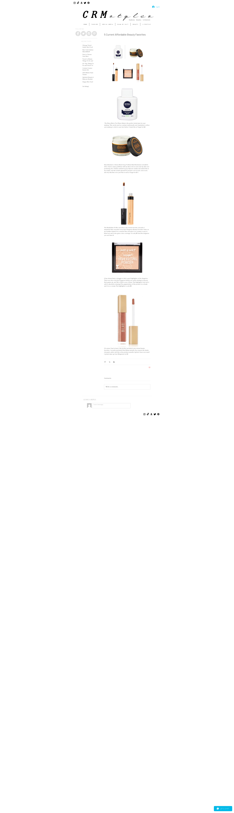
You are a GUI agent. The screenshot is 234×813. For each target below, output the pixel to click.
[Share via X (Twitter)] (109, 362)
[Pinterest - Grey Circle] (94, 33)
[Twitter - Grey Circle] (83, 33)
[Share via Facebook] (105, 362)
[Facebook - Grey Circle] (77, 33)
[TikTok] (78, 2)
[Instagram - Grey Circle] (88, 33)
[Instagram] (74, 2)
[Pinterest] (88, 2)
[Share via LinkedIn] (114, 362)
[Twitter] (85, 2)
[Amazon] (81, 2)
